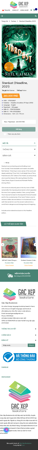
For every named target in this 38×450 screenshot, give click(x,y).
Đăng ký (31, 345)
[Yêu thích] (31, 10)
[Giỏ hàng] (34, 10)
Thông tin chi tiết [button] (9, 329)
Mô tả (7, 163)
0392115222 (9, 316)
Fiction (24, 90)
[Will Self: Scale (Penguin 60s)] (10, 243)
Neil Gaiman (10, 90)
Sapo (23, 445)
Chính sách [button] (6, 335)
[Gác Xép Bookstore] (19, 5)
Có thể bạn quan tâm (13, 224)
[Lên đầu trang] (33, 430)
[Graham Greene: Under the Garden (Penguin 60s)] (29, 243)
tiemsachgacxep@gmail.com (14, 313)
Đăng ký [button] (5, 340)
